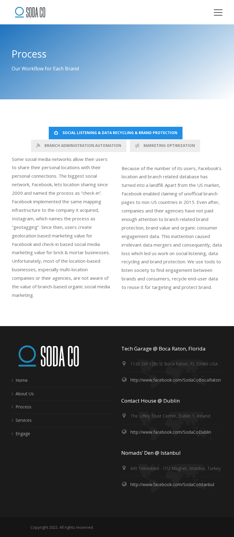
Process (23, 407)
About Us (25, 394)
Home (22, 380)
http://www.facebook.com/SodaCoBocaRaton (175, 380)
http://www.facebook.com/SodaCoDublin (170, 432)
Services (24, 420)
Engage (23, 433)
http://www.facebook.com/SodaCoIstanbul (172, 484)
